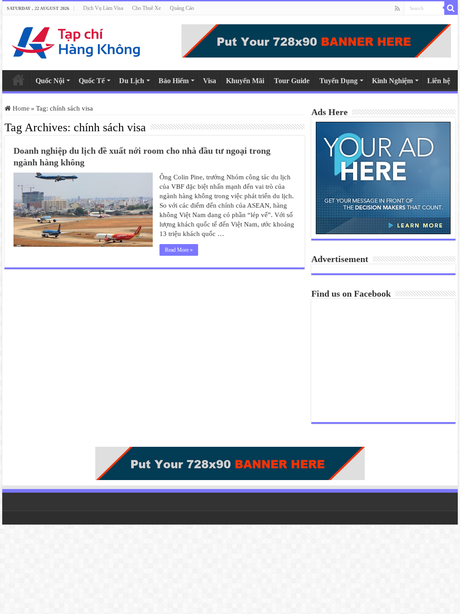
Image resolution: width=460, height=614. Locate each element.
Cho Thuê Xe (146, 8)
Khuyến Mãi (245, 81)
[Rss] (397, 8)
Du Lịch (131, 81)
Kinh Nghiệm (392, 81)
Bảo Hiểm (174, 81)
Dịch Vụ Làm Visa (103, 8)
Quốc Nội (49, 81)
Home (18, 79)
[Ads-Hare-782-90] (316, 40)
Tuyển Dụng (338, 81)
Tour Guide (292, 81)
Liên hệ (438, 81)
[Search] (451, 8)
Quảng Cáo (182, 8)
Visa (209, 81)
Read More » (179, 250)
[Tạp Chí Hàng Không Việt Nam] (76, 40)
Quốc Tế (92, 81)
